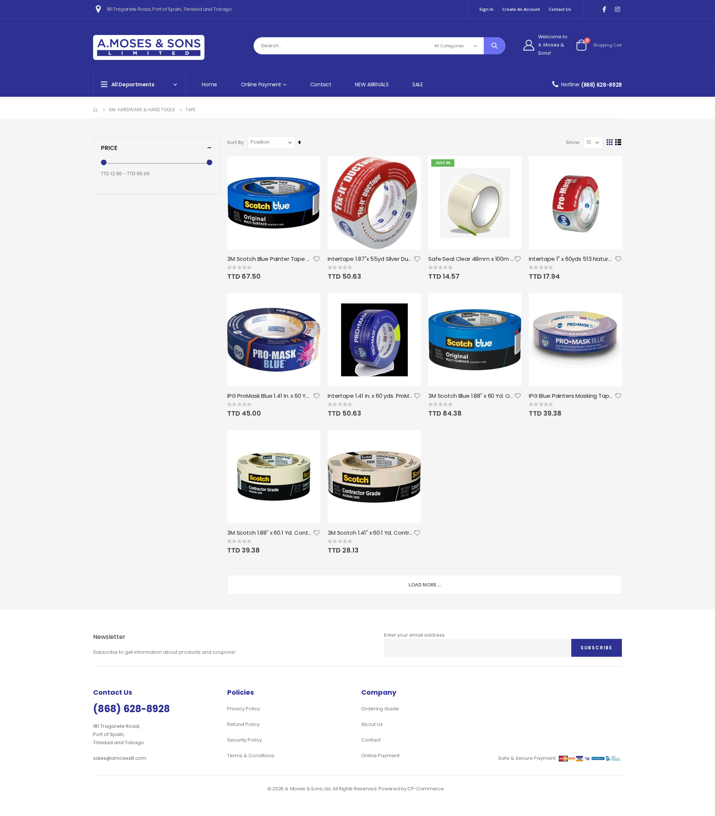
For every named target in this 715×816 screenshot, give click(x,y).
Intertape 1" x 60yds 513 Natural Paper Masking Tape (571, 259)
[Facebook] (604, 9)
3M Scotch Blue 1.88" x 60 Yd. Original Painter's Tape (471, 396)
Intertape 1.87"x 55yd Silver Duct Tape (370, 259)
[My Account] (528, 45)
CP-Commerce (425, 788)
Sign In (486, 9)
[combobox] (379, 45)
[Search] (494, 45)
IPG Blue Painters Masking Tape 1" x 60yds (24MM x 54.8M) (571, 396)
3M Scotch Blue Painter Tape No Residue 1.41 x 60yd (270, 259)
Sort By (235, 142)
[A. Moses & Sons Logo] (148, 47)
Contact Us (560, 9)
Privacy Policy (243, 708)
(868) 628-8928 (601, 85)
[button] (316, 259)
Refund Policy (243, 724)
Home (209, 84)
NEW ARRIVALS (371, 84)
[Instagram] (617, 9)
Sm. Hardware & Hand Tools (142, 110)
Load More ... (425, 584)
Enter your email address (414, 635)
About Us (372, 724)
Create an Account (521, 9)
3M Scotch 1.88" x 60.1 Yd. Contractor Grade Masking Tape (270, 533)
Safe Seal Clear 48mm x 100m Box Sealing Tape (471, 259)
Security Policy (244, 739)
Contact (320, 84)
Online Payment (380, 755)
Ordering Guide (380, 708)
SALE (417, 84)
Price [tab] (109, 148)
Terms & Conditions (250, 755)
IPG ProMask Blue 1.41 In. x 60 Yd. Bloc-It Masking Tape (270, 396)
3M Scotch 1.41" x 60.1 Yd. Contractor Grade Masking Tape (370, 533)
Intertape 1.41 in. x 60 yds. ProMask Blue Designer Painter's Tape (370, 396)
